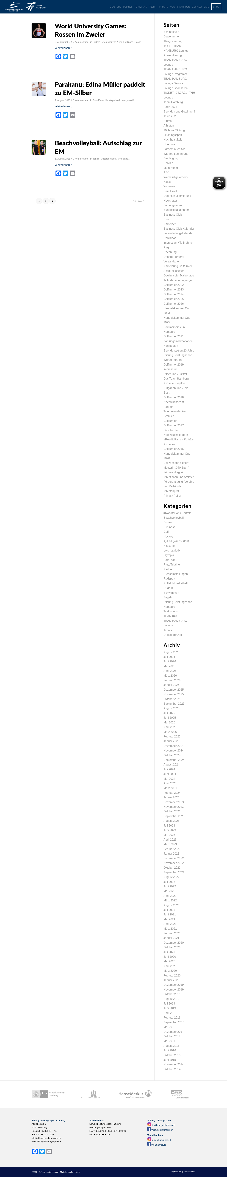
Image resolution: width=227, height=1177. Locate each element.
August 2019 (171, 998)
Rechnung (170, 252)
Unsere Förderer (174, 256)
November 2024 (174, 750)
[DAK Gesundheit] (178, 1094)
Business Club (173, 214)
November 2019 (174, 989)
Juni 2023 (170, 830)
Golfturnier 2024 (174, 294)
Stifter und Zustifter (175, 373)
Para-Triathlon (172, 564)
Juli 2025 (169, 713)
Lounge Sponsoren (176, 88)
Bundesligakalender (176, 209)
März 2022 (170, 900)
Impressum (170, 369)
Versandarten (172, 261)
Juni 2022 (170, 886)
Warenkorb (170, 186)
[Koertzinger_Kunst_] (39, 147)
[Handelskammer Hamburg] (48, 1094)
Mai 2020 (169, 961)
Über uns (169, 144)
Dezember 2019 (174, 984)
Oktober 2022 (172, 867)
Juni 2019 (170, 1008)
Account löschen (174, 270)
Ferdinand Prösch (132, 42)
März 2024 (170, 787)
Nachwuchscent (174, 402)
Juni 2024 (170, 773)
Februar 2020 (172, 975)
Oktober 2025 (172, 699)
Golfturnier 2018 (174, 397)
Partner (168, 406)
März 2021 (170, 928)
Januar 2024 (171, 797)
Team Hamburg (173, 102)
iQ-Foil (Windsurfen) (176, 541)
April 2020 (170, 966)
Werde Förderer (173, 359)
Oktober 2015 (172, 1055)
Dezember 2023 (174, 802)
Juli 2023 (169, 825)
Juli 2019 (169, 1003)
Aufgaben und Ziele (176, 387)
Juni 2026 (170, 661)
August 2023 (171, 820)
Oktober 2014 (172, 1069)
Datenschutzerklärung (177, 195)
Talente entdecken (175, 411)
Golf (166, 531)
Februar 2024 (172, 792)
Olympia (169, 555)
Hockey (168, 536)
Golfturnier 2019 (174, 364)
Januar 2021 (171, 937)
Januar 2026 (171, 684)
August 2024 (171, 764)
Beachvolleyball (174, 517)
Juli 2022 (169, 881)
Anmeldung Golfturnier (178, 266)
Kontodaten (171, 345)
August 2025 (171, 708)
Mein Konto (171, 167)
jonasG (130, 100)
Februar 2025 (172, 736)
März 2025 (170, 731)
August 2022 (171, 877)
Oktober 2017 (172, 1036)
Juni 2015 (170, 1059)
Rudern (96, 42)
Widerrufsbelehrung (176, 153)
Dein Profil (170, 191)
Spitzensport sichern (176, 462)
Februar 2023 (172, 848)
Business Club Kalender (179, 228)
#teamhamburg (158, 1145)
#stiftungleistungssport (162, 1130)
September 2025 (174, 703)
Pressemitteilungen (176, 573)
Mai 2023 (169, 834)
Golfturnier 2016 (174, 448)
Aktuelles (169, 444)
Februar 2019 (172, 1017)
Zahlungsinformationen (178, 341)
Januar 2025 (171, 741)
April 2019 (170, 1012)
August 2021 (171, 905)
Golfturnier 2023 (174, 289)
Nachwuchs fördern (176, 434)
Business (169, 527)
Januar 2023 (171, 853)
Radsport (169, 578)
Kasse (167, 181)
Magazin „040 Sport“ (176, 467)
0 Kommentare (80, 42)
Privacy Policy (172, 495)
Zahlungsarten (173, 205)
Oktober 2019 (172, 994)
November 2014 (174, 1064)
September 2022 (174, 872)
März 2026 (170, 675)
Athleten (169, 125)
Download (170, 238)
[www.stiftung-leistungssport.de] (25, 6)
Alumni (168, 120)
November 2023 (174, 806)
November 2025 (174, 694)
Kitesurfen (170, 545)
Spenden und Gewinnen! (179, 111)
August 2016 (171, 1045)
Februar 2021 (172, 933)
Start (166, 392)
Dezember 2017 (174, 1031)
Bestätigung (171, 158)
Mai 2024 (169, 778)
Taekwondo (171, 611)
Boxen (168, 522)
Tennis (96, 158)
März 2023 (170, 844)
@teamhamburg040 (161, 1140)
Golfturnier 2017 (174, 425)
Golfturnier (170, 420)
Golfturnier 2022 (174, 284)
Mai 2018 (169, 1026)
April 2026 (170, 670)
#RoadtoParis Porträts (177, 513)
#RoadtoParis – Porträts (179, 439)
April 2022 (170, 895)
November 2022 (174, 863)
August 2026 (171, 652)
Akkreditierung (173, 55)
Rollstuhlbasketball (176, 583)
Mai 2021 (169, 919)
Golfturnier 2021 (174, 336)
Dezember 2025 (174, 689)
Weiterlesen (62, 48)
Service (168, 162)
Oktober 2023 (172, 811)
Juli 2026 (169, 656)
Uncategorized (108, 42)
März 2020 (170, 970)
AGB (167, 172)
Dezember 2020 (174, 942)
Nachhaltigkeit (173, 139)
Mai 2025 (169, 722)
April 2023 (170, 839)
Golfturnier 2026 (174, 303)
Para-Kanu (98, 100)
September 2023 (174, 816)
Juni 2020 (170, 956)
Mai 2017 (169, 1040)
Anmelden (170, 224)
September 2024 (174, 759)
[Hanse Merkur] (135, 1094)
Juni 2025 (170, 717)
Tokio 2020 (170, 116)
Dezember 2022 (174, 858)
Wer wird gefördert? (176, 177)
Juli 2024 (169, 769)
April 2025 (170, 727)
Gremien (169, 416)
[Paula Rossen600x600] (39, 30)
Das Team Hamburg (176, 378)
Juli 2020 (169, 952)
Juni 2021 (170, 914)
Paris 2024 (170, 106)
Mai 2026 (169, 666)
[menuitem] (115, 6)
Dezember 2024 (174, 745)
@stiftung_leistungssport (163, 1125)
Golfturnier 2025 (174, 298)
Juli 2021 (169, 909)
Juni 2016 (170, 1050)
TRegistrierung (173, 41)
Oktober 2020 (172, 947)
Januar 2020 (171, 980)
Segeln (168, 597)
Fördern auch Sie (174, 148)
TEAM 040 (170, 616)
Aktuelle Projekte (174, 383)
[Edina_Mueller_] (39, 89)
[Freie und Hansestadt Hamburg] (92, 1094)
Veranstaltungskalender (178, 233)
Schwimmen (171, 592)
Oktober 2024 (172, 755)
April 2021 (170, 923)
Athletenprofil (172, 491)
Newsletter (170, 200)
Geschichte (171, 430)
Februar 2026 (172, 680)
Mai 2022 (169, 891)
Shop (167, 219)
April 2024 (170, 783)
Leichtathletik (172, 550)
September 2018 (174, 1022)
